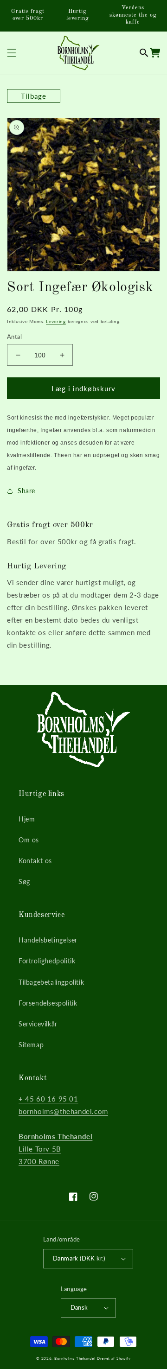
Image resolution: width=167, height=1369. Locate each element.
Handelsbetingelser (48, 940)
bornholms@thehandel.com (63, 1111)
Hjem (27, 819)
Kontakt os (35, 861)
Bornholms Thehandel (74, 1358)
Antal (14, 336)
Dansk (79, 1307)
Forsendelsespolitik (48, 1003)
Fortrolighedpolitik (47, 961)
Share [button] (26, 491)
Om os (29, 840)
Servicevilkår (38, 1024)
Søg (24, 881)
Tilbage (33, 96)
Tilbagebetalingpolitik (51, 982)
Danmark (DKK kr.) (79, 1258)
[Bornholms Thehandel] (78, 53)
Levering (56, 321)
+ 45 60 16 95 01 (48, 1099)
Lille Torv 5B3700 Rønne (55, 1148)
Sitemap (31, 1045)
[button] (144, 52)
